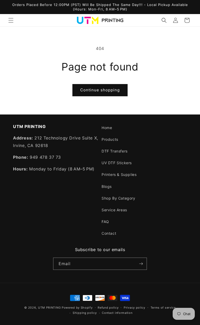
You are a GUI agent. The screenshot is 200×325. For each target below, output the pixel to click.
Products (110, 139)
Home (107, 127)
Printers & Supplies (119, 174)
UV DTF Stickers (117, 163)
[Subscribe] (141, 264)
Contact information (117, 313)
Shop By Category (118, 198)
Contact (109, 233)
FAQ (105, 221)
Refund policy (108, 307)
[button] (11, 20)
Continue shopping (100, 89)
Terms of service (163, 307)
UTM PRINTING (49, 307)
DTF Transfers (115, 151)
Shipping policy (85, 313)
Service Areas (114, 210)
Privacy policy (134, 307)
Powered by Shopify (77, 307)
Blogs (107, 186)
